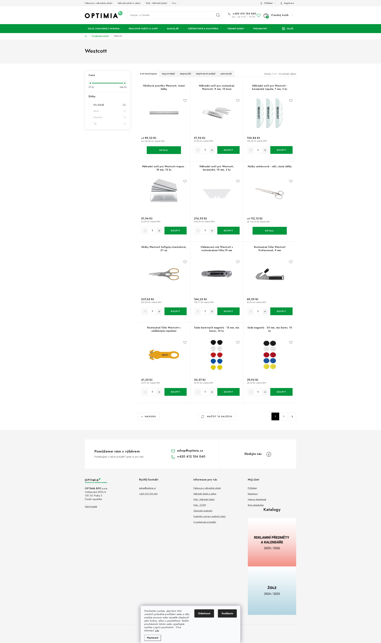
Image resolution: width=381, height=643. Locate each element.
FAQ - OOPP (199, 505)
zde (157, 630)
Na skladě (109, 104)
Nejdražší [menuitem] (185, 74)
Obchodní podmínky (203, 510)
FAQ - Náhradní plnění (156, 3)
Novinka (109, 117)
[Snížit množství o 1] (198, 150)
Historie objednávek (257, 499)
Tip (109, 123)
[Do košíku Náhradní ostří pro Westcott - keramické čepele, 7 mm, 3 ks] (281, 150)
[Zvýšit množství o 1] (212, 150)
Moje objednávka (256, 505)
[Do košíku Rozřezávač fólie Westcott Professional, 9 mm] (281, 311)
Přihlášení (252, 488)
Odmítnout (204, 613)
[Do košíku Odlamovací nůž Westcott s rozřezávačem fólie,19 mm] (228, 311)
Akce (109, 111)
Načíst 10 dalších (219, 416)
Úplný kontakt (91, 506)
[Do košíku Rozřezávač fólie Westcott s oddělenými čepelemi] (175, 392)
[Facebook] (268, 454)
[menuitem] (105, 28)
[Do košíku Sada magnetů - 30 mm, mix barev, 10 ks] (281, 392)
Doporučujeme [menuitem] (148, 74)
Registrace (289, 3)
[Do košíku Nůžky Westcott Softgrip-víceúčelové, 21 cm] (175, 311)
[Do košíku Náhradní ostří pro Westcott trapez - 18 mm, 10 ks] (175, 230)
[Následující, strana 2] (284, 416)
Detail (164, 150)
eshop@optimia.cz (190, 450)
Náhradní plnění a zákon (129, 3)
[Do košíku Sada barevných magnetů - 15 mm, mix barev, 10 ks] (228, 392)
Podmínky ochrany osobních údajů (209, 516)
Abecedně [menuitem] (226, 74)
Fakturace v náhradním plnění (98, 3)
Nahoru (150, 416)
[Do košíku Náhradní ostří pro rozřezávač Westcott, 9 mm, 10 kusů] (228, 150)
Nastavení (152, 637)
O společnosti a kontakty (204, 522)
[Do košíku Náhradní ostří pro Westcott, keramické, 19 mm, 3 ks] (228, 230)
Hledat (218, 15)
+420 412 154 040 (244, 13)
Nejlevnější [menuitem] (168, 74)
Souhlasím (227, 613)
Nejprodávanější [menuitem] (206, 74)
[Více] (287, 28)
